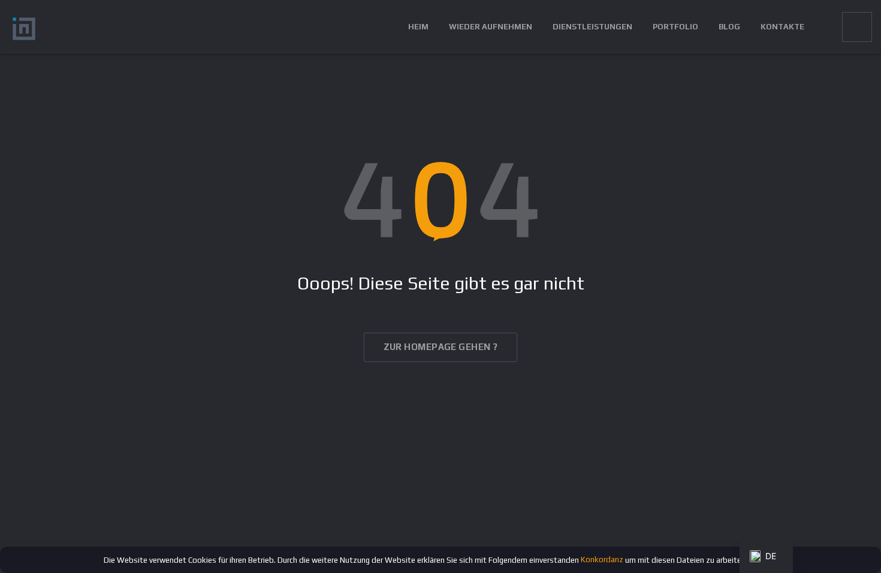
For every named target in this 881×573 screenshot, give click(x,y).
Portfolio (675, 26)
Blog (729, 26)
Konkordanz (602, 559)
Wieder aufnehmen (490, 26)
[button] (823, 27)
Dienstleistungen (592, 26)
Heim (418, 26)
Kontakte (782, 26)
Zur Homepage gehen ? (441, 347)
